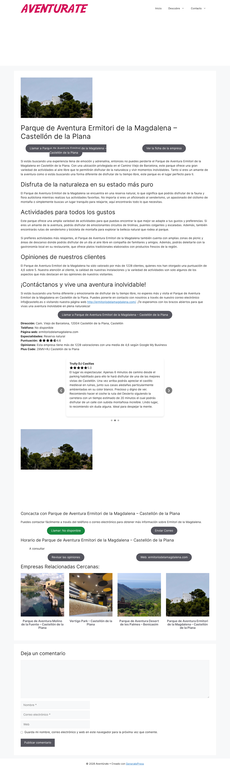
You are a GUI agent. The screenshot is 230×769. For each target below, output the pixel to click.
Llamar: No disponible (66, 504)
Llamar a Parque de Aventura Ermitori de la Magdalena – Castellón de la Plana (68, 151)
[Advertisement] (115, 42)
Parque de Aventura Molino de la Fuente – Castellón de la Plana (42, 598)
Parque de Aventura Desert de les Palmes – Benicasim (139, 596)
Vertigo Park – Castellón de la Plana (91, 596)
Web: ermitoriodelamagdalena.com (164, 531)
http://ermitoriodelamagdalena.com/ (111, 302)
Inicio (158, 8)
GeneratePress (135, 738)
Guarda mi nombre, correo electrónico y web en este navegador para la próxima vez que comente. (91, 706)
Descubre (174, 8)
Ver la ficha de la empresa (164, 148)
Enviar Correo (164, 504)
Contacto (196, 8)
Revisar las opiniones (66, 531)
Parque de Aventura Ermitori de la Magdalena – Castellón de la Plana (187, 598)
